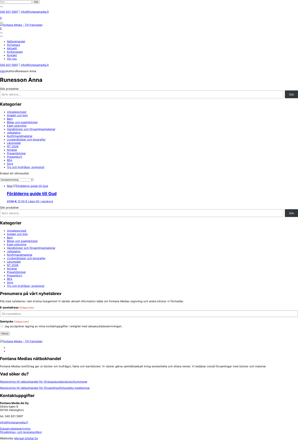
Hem (3, 71)
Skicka (4, 333)
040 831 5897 (9, 11)
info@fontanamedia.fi (35, 11)
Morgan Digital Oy (26, 438)
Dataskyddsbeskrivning (15, 428)
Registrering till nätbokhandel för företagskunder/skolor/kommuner (43, 381)
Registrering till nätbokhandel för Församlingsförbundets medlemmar (45, 388)
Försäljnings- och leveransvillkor (21, 432)
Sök (291, 94)
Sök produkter (9, 88)
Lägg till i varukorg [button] (40, 201)
